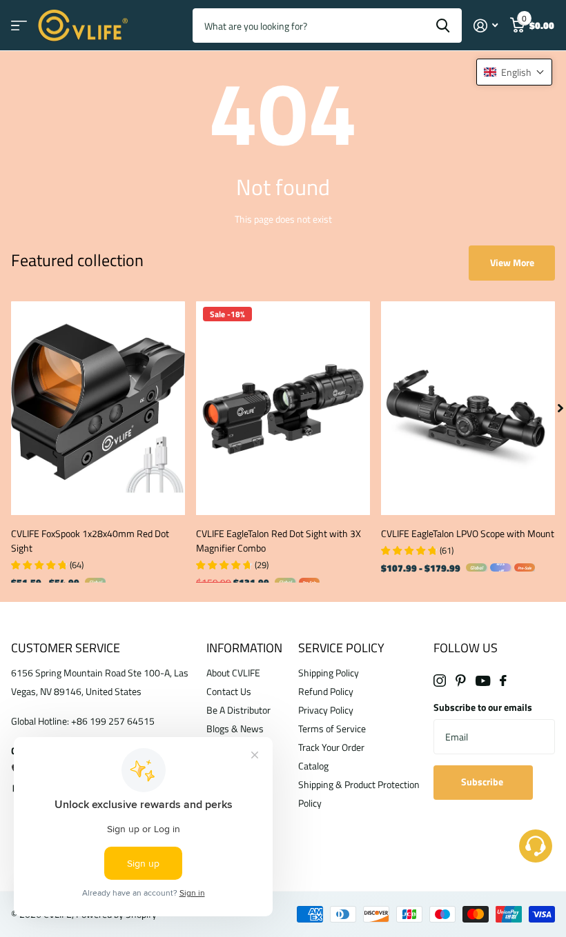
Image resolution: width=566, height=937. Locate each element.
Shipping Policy (328, 672)
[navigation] (560, 408)
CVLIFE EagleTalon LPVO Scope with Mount (467, 533)
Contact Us (228, 691)
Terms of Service (332, 728)
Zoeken (443, 25)
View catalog (19, 26)
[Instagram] (439, 680)
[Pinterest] (461, 680)
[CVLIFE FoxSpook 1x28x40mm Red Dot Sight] (98, 408)
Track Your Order (331, 747)
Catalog (313, 765)
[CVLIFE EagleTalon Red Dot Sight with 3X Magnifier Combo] (283, 408)
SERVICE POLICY (341, 647)
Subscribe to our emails (482, 707)
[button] (514, 72)
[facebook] (503, 680)
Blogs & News (235, 728)
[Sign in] (485, 25)
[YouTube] (483, 681)
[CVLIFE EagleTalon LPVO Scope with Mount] (468, 408)
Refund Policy (325, 691)
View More (512, 262)
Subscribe (483, 781)
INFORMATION (244, 647)
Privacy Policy (325, 710)
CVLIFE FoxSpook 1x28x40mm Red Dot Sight (90, 540)
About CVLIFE (233, 672)
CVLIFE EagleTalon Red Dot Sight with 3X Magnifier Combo (278, 540)
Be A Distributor (238, 710)
